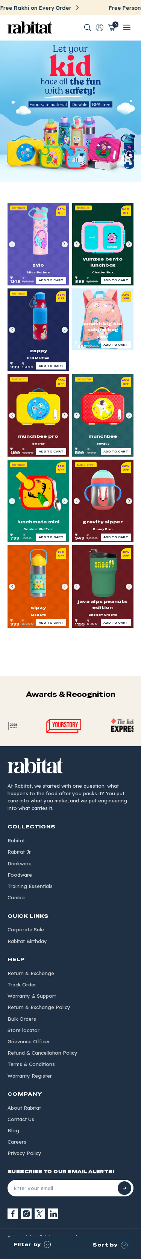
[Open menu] (126, 27)
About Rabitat (24, 1108)
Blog (13, 1130)
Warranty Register (30, 1076)
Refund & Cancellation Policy (42, 1053)
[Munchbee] (103, 415)
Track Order (22, 984)
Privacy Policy (24, 1153)
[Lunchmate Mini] (38, 501)
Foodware (20, 875)
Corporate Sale (26, 929)
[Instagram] (26, 1213)
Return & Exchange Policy (39, 1007)
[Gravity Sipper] (103, 501)
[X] (40, 1213)
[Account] (99, 27)
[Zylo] (38, 244)
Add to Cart (51, 280)
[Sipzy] (38, 586)
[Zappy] (38, 329)
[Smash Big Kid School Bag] (103, 319)
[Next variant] (65, 244)
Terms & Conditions (31, 1064)
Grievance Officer (29, 1041)
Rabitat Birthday (27, 941)
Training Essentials (30, 886)
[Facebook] (13, 1213)
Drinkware (20, 863)
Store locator (23, 1030)
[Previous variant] (12, 244)
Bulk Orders (22, 1019)
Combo (16, 897)
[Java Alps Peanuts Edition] (103, 586)
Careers (17, 1142)
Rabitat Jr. (20, 852)
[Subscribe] (124, 1188)
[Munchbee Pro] (38, 415)
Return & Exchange (31, 973)
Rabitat (16, 840)
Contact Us (21, 1119)
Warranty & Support (32, 996)
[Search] (87, 27)
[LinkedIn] (53, 1213)
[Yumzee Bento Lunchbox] (103, 244)
